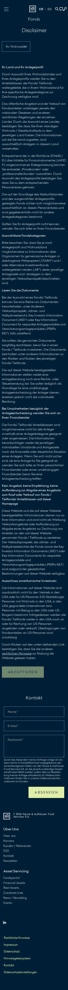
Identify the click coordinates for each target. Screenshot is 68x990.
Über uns (9, 836)
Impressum (11, 944)
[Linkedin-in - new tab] (4, 922)
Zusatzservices (13, 893)
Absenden (46, 792)
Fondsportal (11, 878)
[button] (6, 8)
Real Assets (11, 888)
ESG (6, 851)
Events (7, 903)
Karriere (8, 841)
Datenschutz (12, 951)
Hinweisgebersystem (17, 958)
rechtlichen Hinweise (17, 653)
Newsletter (10, 861)
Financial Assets (14, 883)
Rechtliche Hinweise (17, 938)
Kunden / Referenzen (17, 846)
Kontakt (8, 856)
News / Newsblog (15, 898)
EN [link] (50, 9)
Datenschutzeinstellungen (20, 972)
